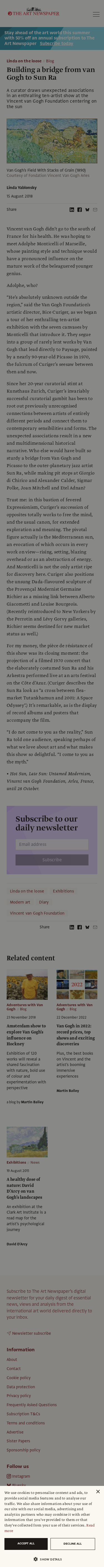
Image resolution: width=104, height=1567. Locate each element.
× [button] (98, 1492)
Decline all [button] (73, 1544)
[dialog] (52, 1526)
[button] (49, 1559)
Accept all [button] (26, 1543)
